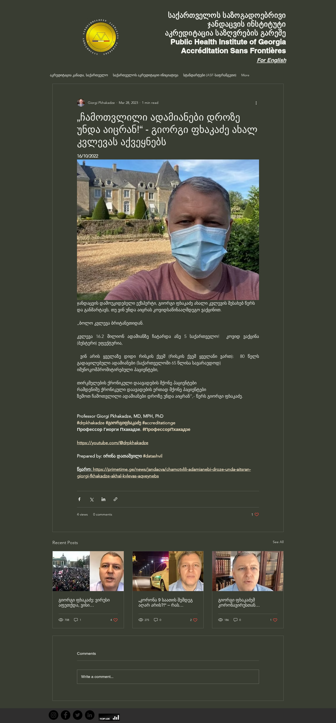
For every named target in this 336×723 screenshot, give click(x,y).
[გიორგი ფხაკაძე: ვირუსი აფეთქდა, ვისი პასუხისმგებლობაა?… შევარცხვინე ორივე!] (88, 571)
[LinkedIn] (89, 715)
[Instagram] (53, 715)
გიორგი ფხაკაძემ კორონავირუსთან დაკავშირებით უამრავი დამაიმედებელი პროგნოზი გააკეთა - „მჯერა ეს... (246, 602)
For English (271, 60)
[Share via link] (115, 499)
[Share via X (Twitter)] (91, 499)
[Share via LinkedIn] (103, 499)
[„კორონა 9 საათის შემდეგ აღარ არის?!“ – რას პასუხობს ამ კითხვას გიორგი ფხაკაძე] (168, 571)
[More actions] (256, 103)
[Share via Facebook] (79, 499)
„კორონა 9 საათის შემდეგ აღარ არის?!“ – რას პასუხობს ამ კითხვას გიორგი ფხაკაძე (165, 602)
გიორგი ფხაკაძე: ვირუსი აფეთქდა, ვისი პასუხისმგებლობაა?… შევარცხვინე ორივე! (84, 602)
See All (278, 542)
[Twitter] (77, 715)
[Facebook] (65, 715)
